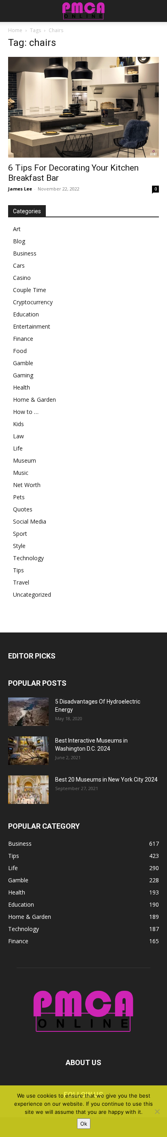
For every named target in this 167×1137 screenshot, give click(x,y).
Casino (22, 278)
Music (20, 472)
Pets (19, 497)
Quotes (22, 509)
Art (17, 229)
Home (15, 30)
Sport (20, 533)
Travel (21, 582)
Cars (19, 265)
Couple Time (29, 290)
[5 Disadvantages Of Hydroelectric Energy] (28, 711)
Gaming (23, 375)
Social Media (29, 521)
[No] (157, 1111)
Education (26, 314)
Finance (23, 338)
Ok (83, 1123)
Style (19, 546)
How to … (26, 412)
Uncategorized (32, 594)
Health (21, 387)
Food (20, 351)
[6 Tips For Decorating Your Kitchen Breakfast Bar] (83, 107)
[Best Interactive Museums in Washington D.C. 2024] (28, 750)
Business (24, 253)
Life (18, 448)
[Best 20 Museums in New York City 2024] (28, 789)
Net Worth (27, 485)
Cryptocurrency (33, 302)
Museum (24, 460)
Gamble (23, 363)
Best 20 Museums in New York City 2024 (106, 779)
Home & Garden (34, 399)
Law (18, 436)
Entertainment (31, 326)
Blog (19, 241)
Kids (18, 424)
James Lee (20, 189)
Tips (18, 570)
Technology (28, 558)
